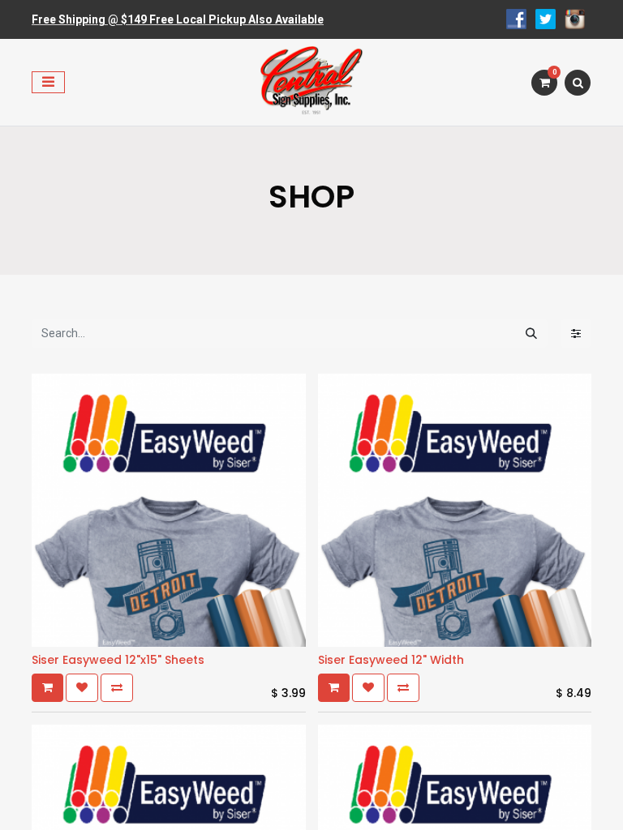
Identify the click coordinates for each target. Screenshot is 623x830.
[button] (47, 688)
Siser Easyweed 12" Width (391, 660)
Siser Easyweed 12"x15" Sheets (118, 660)
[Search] (531, 333)
